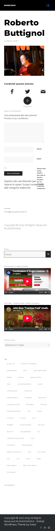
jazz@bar (10, 425)
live (38, 431)
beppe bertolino (35, 377)
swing (28, 459)
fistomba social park (14, 411)
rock (8, 459)
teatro (39, 459)
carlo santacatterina (24, 384)
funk (29, 411)
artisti (25, 370)
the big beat (11, 472)
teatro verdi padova (29, 465)
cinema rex (28, 391)
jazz (33, 418)
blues (9, 384)
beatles (9, 377)
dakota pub (42, 398)
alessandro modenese (28, 364)
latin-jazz (41, 425)
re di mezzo (42, 452)
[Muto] (46, 292)
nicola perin (11, 445)
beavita (21, 377)
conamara (28, 398)
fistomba (43, 404)
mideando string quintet (15, 438)
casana (40, 384)
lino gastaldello (25, 431)
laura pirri (10, 431)
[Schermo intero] (49, 292)
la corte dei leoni (25, 425)
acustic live (11, 364)
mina (32, 438)
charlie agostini (12, 391)
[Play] (6, 292)
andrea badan (12, 370)
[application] (27, 281)
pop (29, 452)
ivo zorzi (23, 418)
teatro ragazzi (11, 465)
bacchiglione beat (40, 370)
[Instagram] (49, 528)
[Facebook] (41, 528)
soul (18, 459)
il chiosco (10, 418)
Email (39, 159)
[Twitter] (45, 528)
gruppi (39, 411)
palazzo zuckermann (14, 452)
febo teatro (30, 404)
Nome (39, 149)
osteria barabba (27, 445)
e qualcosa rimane (13, 404)
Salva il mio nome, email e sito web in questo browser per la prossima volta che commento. (41, 178)
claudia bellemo (12, 398)
